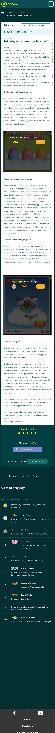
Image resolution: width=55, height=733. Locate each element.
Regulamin (27, 726)
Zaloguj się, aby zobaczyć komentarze (27, 476)
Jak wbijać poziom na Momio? (19, 15)
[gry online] (10, 4)
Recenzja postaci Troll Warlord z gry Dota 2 (29, 534)
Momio (21, 13)
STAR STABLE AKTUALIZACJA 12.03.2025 (33, 547)
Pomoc (27, 719)
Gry (10, 13)
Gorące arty (52, 79)
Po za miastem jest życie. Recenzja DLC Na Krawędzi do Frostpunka (29, 608)
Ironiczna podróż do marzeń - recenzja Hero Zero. (30, 520)
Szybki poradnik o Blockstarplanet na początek (31, 622)
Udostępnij (27, 449)
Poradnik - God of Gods (21, 599)
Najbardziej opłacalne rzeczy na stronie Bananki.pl (28, 506)
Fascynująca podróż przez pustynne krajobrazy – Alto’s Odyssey (26, 574)
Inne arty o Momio (52, 53)
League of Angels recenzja (32, 587)
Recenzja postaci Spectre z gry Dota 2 (27, 560)
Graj (40, 142)
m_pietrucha (37, 461)
